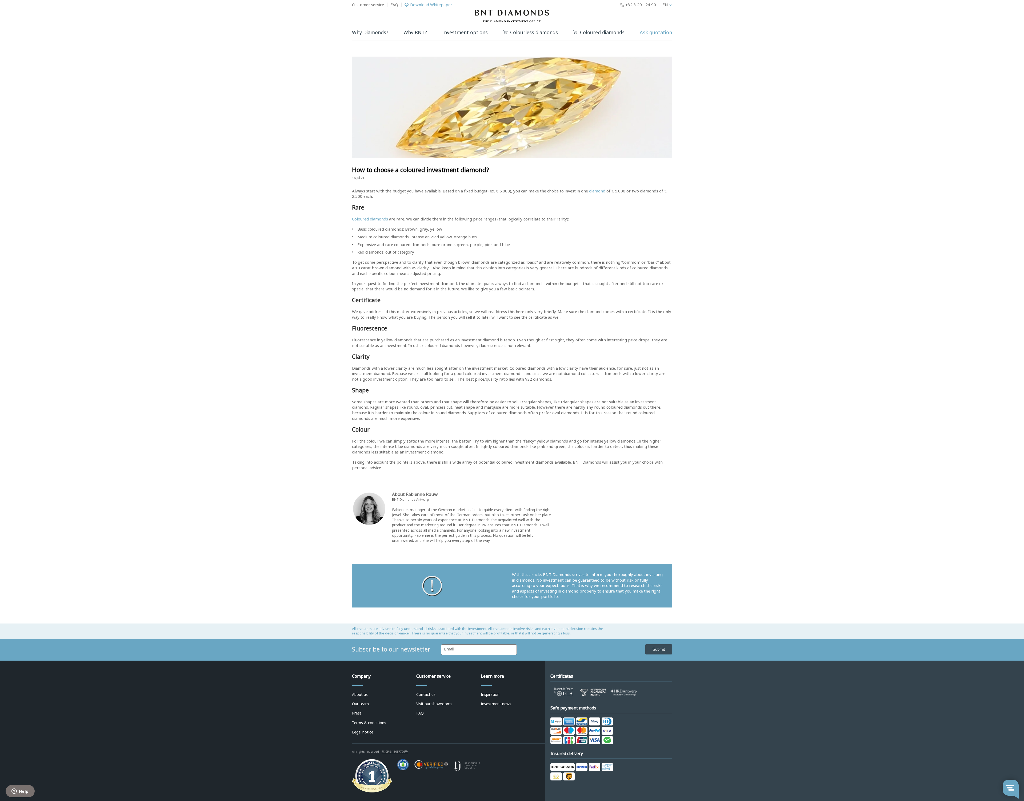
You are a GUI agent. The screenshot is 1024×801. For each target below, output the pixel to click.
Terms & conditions (369, 722)
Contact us (425, 694)
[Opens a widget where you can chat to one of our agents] (20, 791)
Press (357, 713)
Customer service (368, 5)
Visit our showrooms (434, 704)
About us (360, 694)
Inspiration (490, 694)
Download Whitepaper (431, 5)
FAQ (394, 5)
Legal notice (362, 732)
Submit (659, 649)
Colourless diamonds (534, 32)
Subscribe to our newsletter (391, 649)
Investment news (496, 704)
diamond (597, 191)
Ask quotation (656, 32)
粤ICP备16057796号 (395, 751)
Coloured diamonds (602, 32)
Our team (360, 704)
